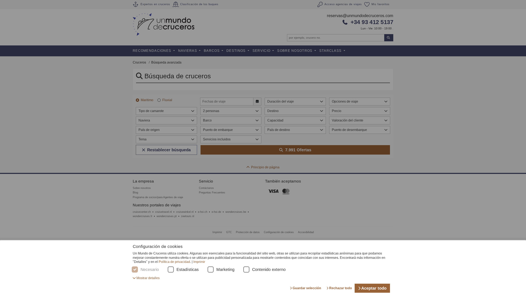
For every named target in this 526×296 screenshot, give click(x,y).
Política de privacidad (174, 262)
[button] (146, 278)
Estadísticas (187, 269)
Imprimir (199, 262)
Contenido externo (269, 269)
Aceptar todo (373, 288)
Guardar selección (307, 288)
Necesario (150, 269)
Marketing (225, 269)
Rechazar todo (340, 288)
